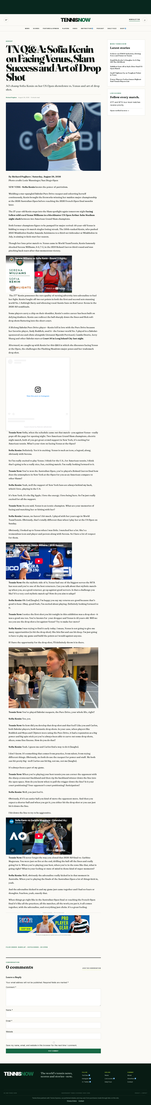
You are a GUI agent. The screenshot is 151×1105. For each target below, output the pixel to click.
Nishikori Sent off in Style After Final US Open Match (126, 67)
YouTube (85, 1075)
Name (9, 1010)
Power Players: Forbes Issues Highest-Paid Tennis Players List (126, 80)
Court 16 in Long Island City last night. (63, 338)
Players (65, 28)
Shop (122, 28)
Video (75, 28)
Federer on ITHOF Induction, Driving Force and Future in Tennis (125, 55)
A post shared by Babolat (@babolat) (38, 427)
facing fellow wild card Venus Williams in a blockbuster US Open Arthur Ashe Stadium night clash (52, 215)
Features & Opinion (51, 28)
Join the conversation (91, 968)
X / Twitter (85, 1082)
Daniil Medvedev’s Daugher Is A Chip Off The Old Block (125, 61)
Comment (11, 987)
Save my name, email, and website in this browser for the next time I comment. (41, 1045)
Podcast (100, 28)
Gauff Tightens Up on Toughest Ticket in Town (125, 74)
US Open (44, 947)
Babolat (22, 947)
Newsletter (134, 19)
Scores (36, 28)
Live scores (109, 1078)
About (129, 1075)
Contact (130, 1082)
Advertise (130, 1078)
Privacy (137, 1093)
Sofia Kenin (28, 187)
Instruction (86, 28)
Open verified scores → (119, 110)
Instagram (85, 1078)
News (27, 28)
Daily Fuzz (112, 28)
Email (9, 1021)
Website (9, 1031)
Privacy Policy (72, 1101)
